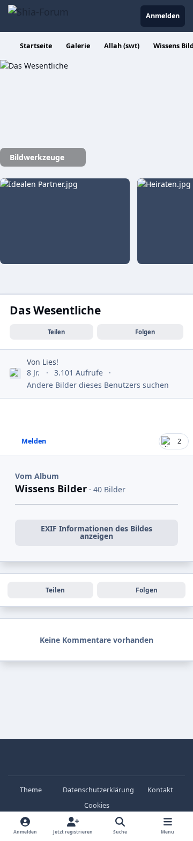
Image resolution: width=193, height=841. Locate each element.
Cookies (96, 805)
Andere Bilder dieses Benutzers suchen (98, 385)
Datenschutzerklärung (98, 789)
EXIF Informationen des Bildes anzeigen (96, 532)
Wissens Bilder (51, 488)
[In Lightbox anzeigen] (64, 66)
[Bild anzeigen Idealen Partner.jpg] (65, 221)
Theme (31, 789)
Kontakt (160, 789)
